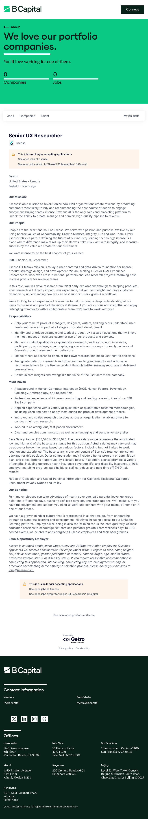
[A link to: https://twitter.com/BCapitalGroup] (14, 719)
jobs (10, 116)
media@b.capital (87, 702)
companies (27, 116)
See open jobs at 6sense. (33, 159)
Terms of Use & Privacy (65, 806)
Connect (132, 9)
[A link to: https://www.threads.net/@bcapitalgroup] (44, 719)
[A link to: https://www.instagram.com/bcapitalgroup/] (34, 719)
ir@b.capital (11, 702)
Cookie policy (83, 648)
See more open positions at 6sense (74, 615)
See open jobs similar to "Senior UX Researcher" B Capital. (52, 164)
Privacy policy (65, 648)
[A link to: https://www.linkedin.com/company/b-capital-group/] (24, 719)
